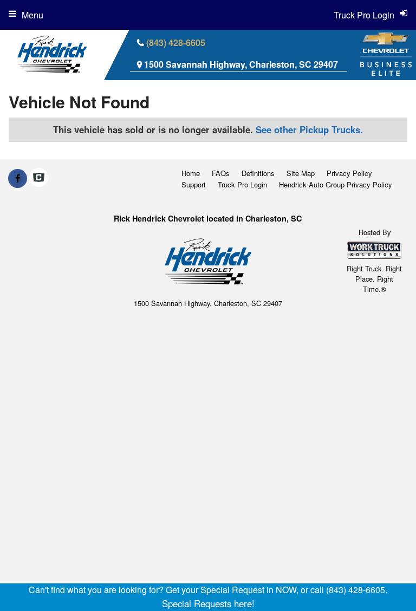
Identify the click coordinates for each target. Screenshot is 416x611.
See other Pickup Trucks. (309, 129)
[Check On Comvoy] (38, 178)
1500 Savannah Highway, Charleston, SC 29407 (241, 64)
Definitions (258, 173)
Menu (32, 15)
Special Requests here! (208, 603)
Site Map (301, 173)
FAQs (221, 173)
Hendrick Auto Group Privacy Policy (335, 184)
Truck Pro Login (242, 184)
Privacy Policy (349, 173)
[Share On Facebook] (17, 178)
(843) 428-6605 (175, 42)
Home (190, 173)
